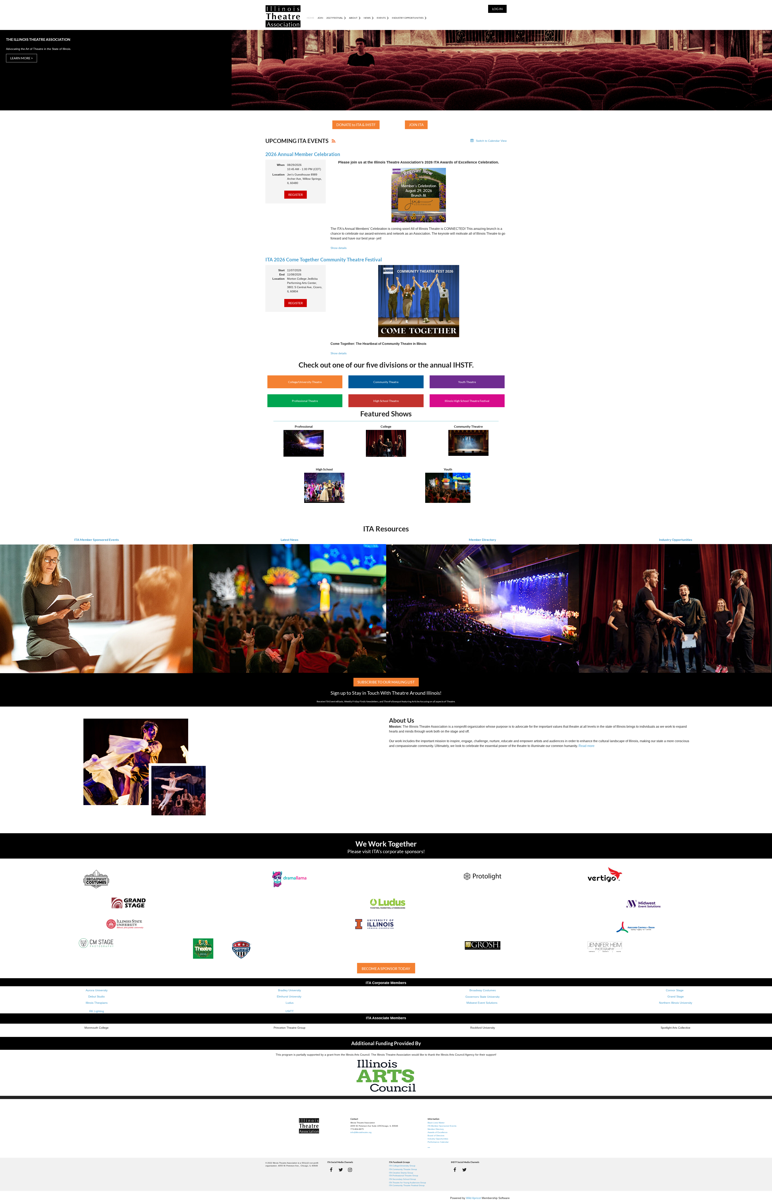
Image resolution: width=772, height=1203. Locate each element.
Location (278, 174)
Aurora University (97, 990)
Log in (497, 9)
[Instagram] (350, 1169)
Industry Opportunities (675, 539)
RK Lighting (96, 1011)
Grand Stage (675, 996)
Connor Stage (675, 990)
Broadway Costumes (482, 990)
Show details (339, 248)
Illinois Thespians (97, 1002)
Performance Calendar (438, 1142)
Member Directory (482, 539)
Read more (586, 746)
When (281, 164)
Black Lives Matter (436, 1123)
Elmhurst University (289, 996)
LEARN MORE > (21, 58)
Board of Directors (436, 1135)
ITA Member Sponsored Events (96, 539)
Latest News (289, 539)
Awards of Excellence (438, 1132)
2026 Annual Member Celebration (302, 154)
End (282, 274)
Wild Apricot (473, 1198)
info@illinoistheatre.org (361, 1132)
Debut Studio (96, 996)
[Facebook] (331, 1169)
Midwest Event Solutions (481, 1002)
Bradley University (289, 990)
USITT (289, 1011)
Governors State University (482, 996)
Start (281, 270)
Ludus (290, 1002)
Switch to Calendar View (491, 140)
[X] (340, 1169)
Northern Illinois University (675, 1002)
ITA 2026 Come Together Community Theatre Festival (323, 259)
